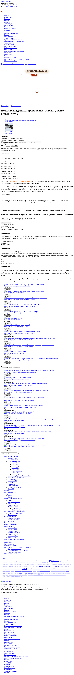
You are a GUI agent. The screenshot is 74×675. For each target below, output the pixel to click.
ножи (24, 568)
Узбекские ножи (9, 56)
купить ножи (36, 564)
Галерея (6, 27)
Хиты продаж (8, 23)
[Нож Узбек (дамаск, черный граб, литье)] (17, 377)
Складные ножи (9, 49)
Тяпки (10, 497)
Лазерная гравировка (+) (13, 138)
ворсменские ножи (20, 561)
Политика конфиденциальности (14, 616)
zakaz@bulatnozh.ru (11, 6)
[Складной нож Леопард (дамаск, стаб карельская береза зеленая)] (24, 445)
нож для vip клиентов (52, 566)
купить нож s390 (65, 561)
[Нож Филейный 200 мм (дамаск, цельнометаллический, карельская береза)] (28, 432)
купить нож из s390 (47, 562)
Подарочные (6, 64)
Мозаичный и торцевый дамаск (17, 477)
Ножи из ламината (10, 36)
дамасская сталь (31, 561)
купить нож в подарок (8, 562)
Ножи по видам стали (11, 33)
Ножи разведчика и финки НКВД (14, 41)
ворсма (12, 561)
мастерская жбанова (22, 566)
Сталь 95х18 (12, 479)
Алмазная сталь (13, 484)
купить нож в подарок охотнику (22, 562)
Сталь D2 (11, 489)
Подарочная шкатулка (10, 142)
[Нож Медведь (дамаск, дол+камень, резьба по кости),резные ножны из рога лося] (29, 338)
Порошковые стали (14, 461)
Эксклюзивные (18, 64)
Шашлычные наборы (10, 61)
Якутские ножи (9, 642)
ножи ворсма (37, 569)
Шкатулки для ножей (14, 552)
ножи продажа (14, 573)
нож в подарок (37, 566)
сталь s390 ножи (38, 575)
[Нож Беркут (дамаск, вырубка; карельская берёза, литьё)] (22, 331)
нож (29, 566)
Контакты (7, 30)
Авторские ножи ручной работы (14, 51)
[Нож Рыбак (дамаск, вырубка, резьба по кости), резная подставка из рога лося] (29, 345)
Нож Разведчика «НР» (15, 513)
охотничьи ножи (39, 573)
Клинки (6, 35)
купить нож (54, 560)
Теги (4, 558)
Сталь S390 (15, 468)
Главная (6, 15)
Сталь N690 (15, 472)
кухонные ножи (12, 566)
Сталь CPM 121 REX (14, 487)
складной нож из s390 (21, 575)
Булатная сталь (12, 458)
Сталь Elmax (15, 463)
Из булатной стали (13, 505)
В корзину (14, 145)
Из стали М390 (12, 529)
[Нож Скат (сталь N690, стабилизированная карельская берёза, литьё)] (26, 390)
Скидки (6, 20)
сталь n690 (30, 575)
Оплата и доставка (10, 28)
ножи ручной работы (26, 573)
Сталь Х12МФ (12, 481)
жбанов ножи (38, 561)
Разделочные (30, 64)
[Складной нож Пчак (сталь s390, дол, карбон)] (19, 412)
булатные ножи (6, 561)
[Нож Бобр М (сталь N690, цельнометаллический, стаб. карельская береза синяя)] (29, 370)
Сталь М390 (15, 464)
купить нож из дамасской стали (23, 564)
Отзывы (6, 614)
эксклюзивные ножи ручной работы (12, 576)
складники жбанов (11, 575)
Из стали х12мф (13, 536)
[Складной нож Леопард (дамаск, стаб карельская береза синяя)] (24, 438)
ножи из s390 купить (54, 569)
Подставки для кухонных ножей (18, 550)
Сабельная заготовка (10, 48)
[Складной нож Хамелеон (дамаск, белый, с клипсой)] (21, 311)
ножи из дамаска (10, 571)
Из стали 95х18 (12, 503)
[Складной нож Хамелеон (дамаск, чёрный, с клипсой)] (21, 304)
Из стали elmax (12, 528)
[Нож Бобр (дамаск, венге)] (13, 318)
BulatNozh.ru (4, 106)
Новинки (7, 22)
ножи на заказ (45, 571)
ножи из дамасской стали (23, 571)
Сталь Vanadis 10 (17, 471)
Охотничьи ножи (9, 43)
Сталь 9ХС (11, 482)
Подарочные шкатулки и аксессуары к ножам (18, 59)
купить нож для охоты (36, 562)
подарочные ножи (49, 573)
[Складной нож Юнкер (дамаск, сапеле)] (17, 325)
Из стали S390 (12, 531)
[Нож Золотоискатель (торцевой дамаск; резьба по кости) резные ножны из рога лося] (31, 358)
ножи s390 (29, 569)
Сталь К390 (15, 466)
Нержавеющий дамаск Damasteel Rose (19, 476)
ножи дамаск (44, 569)
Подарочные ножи (10, 46)
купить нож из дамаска (8, 564)
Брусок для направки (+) (13, 140)
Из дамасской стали (14, 502)
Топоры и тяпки (9, 38)
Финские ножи (12, 515)
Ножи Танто (8, 54)
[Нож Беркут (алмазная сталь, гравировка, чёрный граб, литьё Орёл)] (25, 298)
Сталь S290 (15, 469)
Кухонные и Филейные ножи (13, 40)
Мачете (10, 495)
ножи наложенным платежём (58, 571)
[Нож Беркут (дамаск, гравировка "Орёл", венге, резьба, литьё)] (24, 291)
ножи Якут (7, 52)
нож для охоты (65, 566)
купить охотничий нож (46, 564)
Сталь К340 (15, 474)
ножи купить (36, 571)
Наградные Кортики (10, 57)
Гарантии (7, 19)
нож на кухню (18, 569)
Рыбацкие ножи (9, 44)
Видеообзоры (8, 25)
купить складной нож (58, 564)
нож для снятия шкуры (8, 569)
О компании (8, 17)
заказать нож (45, 561)
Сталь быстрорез (13, 485)
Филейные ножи (13, 507)
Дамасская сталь (13, 460)
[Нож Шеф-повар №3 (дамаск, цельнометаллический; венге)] (23, 405)
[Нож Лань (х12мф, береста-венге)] (15, 351)
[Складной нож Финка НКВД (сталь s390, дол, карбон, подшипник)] (25, 383)
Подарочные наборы (14, 549)
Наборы (10, 500)
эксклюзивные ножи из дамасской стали (54, 575)
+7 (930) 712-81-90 (12, 4)
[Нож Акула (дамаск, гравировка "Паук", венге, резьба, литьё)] (24, 284)
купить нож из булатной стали (61, 562)
